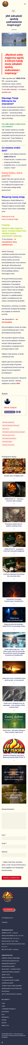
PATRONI (4, 1020)
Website (4, 852)
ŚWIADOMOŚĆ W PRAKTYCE (9, 963)
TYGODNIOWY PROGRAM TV (9, 1009)
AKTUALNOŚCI (5, 1011)
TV (13, 11)
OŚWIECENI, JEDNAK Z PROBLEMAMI (11, 958)
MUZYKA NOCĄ (5, 991)
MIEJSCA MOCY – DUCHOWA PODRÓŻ (11, 969)
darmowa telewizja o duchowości (10, 425)
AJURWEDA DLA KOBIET (8, 983)
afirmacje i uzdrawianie (8, 422)
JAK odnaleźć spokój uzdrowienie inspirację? (13, 432)
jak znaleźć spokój (7, 441)
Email (4, 843)
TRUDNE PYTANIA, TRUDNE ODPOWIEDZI (12, 985)
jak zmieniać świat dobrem (9, 438)
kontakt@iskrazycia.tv (7, 917)
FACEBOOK (4, 922)
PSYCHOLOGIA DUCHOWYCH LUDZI (10, 960)
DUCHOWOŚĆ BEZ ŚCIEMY (8, 966)
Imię (4, 835)
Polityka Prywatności (14, 1035)
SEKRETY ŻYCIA (6, 974)
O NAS (3, 1006)
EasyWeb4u (5, 1037)
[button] (25, 4)
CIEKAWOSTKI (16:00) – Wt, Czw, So (10, 938)
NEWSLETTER (5, 1025)
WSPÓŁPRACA (5, 1017)
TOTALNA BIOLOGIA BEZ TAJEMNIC (10, 980)
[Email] (17, 412)
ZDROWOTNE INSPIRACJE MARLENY (11, 972)
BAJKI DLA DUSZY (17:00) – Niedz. (10, 941)
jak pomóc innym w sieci (8, 435)
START (3, 1003)
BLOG (3, 1014)
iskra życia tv (5, 428)
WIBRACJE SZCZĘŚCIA (7, 977)
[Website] (20, 412)
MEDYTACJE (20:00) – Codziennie (10, 949)
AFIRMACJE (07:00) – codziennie (10, 932)
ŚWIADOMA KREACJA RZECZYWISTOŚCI (12, 988)
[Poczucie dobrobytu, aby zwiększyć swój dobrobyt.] (14, 794)
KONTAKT (4, 1022)
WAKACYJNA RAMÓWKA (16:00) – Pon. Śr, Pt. (13, 935)
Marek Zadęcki (10, 407)
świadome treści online (8, 445)
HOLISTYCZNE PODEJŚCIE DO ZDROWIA (11, 994)
